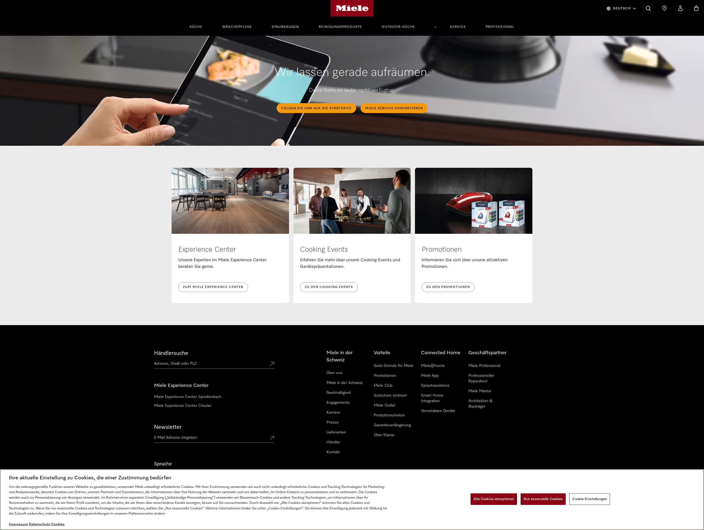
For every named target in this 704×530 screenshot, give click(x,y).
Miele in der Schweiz (344, 383)
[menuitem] (199, 26)
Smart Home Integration (432, 398)
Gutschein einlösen (390, 395)
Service (458, 27)
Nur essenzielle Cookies (543, 499)
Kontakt (333, 452)
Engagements (338, 403)
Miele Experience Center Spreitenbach (187, 397)
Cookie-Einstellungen (589, 499)
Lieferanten (336, 432)
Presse (332, 422)
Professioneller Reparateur (481, 378)
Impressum (18, 524)
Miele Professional (484, 366)
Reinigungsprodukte (340, 27)
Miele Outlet (384, 405)
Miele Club (383, 386)
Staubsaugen (285, 27)
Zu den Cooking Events (329, 287)
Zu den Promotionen (448, 287)
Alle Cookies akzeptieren (494, 499)
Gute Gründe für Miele (393, 366)
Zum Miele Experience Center (213, 287)
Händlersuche (171, 353)
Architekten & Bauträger (480, 403)
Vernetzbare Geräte (438, 411)
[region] (352, 499)
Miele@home (433, 366)
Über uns (334, 373)
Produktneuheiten (389, 415)
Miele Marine (479, 391)
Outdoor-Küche (398, 27)
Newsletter (168, 427)
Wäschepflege (237, 27)
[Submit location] (272, 364)
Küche (196, 27)
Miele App (430, 376)
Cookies (58, 524)
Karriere (333, 412)
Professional (500, 27)
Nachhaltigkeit (338, 393)
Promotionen (385, 376)
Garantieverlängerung (392, 425)
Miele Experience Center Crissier (182, 406)
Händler (333, 442)
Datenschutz (39, 524)
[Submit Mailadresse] (272, 438)
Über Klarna (384, 435)
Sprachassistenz (435, 386)
